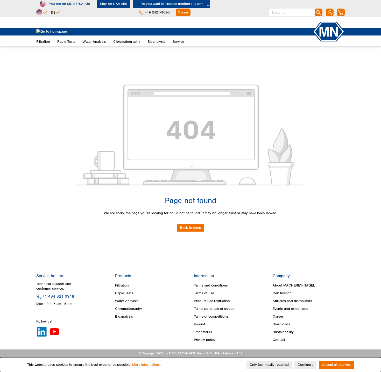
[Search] (318, 12)
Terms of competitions (211, 316)
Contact (279, 340)
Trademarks (203, 332)
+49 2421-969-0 (158, 12)
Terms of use (204, 293)
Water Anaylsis (126, 301)
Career (278, 316)
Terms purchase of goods (214, 308)
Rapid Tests (124, 293)
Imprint (199, 324)
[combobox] (295, 12)
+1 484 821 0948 (58, 296)
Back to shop (190, 227)
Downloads (281, 324)
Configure (305, 364)
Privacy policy (204, 340)
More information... (146, 364)
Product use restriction (212, 301)
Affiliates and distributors (292, 301)
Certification (282, 293)
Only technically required (269, 364)
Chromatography (128, 308)
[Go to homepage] (174, 31)
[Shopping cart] (341, 12)
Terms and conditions (211, 285)
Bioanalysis (124, 316)
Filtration (122, 285)
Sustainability (283, 332)
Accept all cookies (336, 364)
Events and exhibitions (290, 308)
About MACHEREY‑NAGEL (294, 285)
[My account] (330, 12)
